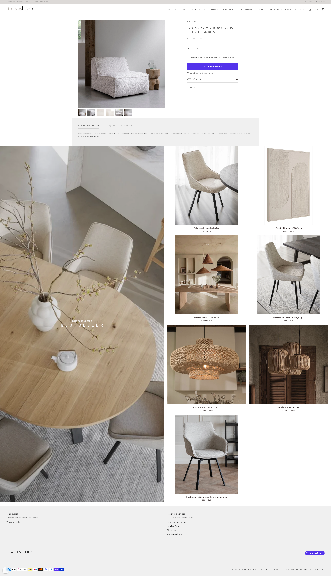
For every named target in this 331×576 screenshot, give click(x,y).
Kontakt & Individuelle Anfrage (180, 518)
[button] (185, 9)
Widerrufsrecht (13, 522)
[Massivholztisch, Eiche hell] (206, 274)
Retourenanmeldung (176, 522)
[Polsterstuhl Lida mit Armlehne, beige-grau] (206, 454)
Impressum (279, 569)
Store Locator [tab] (127, 126)
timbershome (193, 22)
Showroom (172, 530)
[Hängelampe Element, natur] (206, 364)
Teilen (193, 88)
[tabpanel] (165, 135)
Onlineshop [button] (12, 514)
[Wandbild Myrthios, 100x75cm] (288, 185)
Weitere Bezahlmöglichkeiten (200, 73)
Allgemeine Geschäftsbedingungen (22, 518)
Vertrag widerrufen (175, 534)
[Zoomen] (122, 64)
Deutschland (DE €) (314, 2)
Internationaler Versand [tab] (88, 126)
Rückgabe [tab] (110, 126)
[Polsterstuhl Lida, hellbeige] (206, 185)
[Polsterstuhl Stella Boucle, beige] (288, 274)
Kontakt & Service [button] (176, 514)
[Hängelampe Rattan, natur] (288, 364)
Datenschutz (265, 569)
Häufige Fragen (174, 526)
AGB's (255, 569)
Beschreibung (194, 79)
